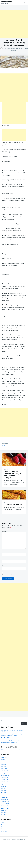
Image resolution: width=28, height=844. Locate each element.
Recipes (4, 445)
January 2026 (4, 773)
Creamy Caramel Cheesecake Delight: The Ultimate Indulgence (12, 474)
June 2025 (3, 788)
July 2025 (3, 786)
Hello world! (17, 749)
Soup (2, 829)
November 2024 (5, 803)
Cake (2, 822)
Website (4, 566)
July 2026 (3, 759)
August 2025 (4, 784)
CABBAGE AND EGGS (13, 505)
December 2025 (5, 775)
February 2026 (4, 770)
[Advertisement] (14, 24)
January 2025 (4, 799)
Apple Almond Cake (5, 737)
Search (2, 720)
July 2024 (3, 812)
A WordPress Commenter (7, 749)
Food (2, 824)
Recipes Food (6, 2)
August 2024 (4, 810)
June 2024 (3, 814)
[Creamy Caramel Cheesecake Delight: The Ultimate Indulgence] (14, 459)
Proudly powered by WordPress (9, 839)
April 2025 (3, 792)
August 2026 (4, 757)
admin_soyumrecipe (8, 48)
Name (4, 552)
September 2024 (5, 808)
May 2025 (3, 790)
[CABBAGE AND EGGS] (14, 494)
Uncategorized (4, 831)
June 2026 (3, 762)
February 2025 (4, 797)
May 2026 (3, 764)
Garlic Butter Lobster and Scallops (9, 742)
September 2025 (5, 781)
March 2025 (4, 795)
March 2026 (4, 768)
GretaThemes (14, 840)
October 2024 (4, 806)
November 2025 (5, 777)
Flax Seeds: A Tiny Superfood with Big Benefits (12, 740)
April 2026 (3, 766)
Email (4, 559)
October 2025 (4, 779)
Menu (26, 2)
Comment (5, 531)
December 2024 (5, 801)
